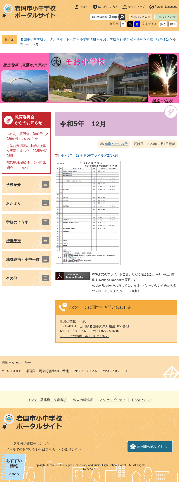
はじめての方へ (108, 6)
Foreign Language (166, 6)
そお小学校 (108, 39)
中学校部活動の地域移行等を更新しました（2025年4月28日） (27, 150)
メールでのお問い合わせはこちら (84, 336)
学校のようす (17, 222)
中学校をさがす (166, 17)
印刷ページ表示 (116, 144)
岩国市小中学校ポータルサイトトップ (48, 39)
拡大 (163, 24)
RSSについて (142, 400)
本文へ (84, 6)
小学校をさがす (141, 17)
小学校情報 (88, 39)
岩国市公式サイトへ (152, 446)
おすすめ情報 (14, 463)
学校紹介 (13, 185)
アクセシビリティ (112, 400)
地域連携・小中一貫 (23, 259)
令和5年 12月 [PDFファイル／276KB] (89, 155)
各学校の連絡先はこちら (32, 443)
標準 (173, 24)
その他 (11, 278)
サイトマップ (136, 6)
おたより (13, 203)
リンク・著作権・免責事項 (47, 400)
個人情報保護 (83, 400)
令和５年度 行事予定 (153, 39)
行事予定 (126, 39)
